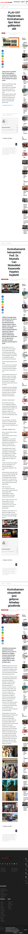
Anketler (10, 903)
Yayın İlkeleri (3, 869)
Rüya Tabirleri (9, 907)
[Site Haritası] (15, 863)
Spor (7, 6)
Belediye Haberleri (4, 890)
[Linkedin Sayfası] (10, 863)
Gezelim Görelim (4, 894)
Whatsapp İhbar (14, 869)
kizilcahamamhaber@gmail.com (8, 129)
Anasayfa (3, 6)
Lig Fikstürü (3, 910)
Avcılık (2, 897)
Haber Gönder (14, 871)
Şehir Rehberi (2, 918)
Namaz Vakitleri (2, 907)
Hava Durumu (2, 903)
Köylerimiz (3, 893)
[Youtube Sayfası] (8, 863)
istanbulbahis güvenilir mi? (7, 105)
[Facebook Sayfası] (1, 863)
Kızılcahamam (17, 1)
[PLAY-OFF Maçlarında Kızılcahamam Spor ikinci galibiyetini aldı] (10, 42)
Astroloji (9, 908)
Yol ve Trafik (2, 905)
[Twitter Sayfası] (3, 863)
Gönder (16, 144)
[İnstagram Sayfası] (6, 863)
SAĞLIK (2, 891)
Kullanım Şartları (14, 868)
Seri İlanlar (3, 916)
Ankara (3, 677)
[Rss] (13, 863)
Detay (16, 932)
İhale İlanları (3, 896)
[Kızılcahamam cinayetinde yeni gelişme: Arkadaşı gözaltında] (10, 618)
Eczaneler (3, 909)
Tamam (20, 932)
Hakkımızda (3, 868)
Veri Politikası (3, 871)
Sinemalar (3, 914)
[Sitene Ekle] (17, 863)
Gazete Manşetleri (3, 921)
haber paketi (2, 931)
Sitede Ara (10, 902)
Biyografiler (10, 904)
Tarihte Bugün (2, 913)
